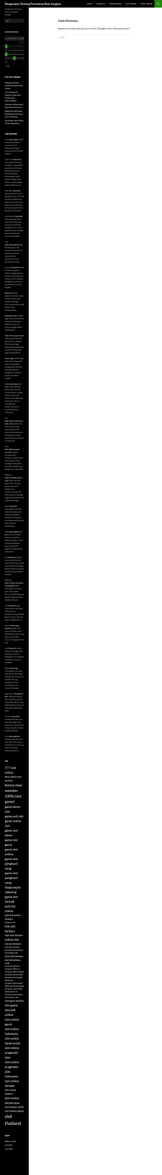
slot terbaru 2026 (14, 1106)
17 (6, 54)
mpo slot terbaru (14, 935)
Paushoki (17, 159)
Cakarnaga (13, 139)
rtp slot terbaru (13, 943)
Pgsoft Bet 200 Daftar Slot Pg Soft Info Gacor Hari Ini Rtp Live (14, 114)
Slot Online (130, 4)
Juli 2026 (8, 1145)
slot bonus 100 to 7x (12, 969)
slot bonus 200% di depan (14, 972)
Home (89, 4)
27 (14, 58)
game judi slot (14, 816)
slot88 (7, 963)
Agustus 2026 (10, 1141)
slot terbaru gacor (14, 1110)
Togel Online (146, 4)
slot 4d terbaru (13, 959)
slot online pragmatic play (12, 1052)
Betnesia (8, 293)
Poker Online (115, 4)
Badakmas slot (11, 316)
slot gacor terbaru (14, 1000)
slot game (11, 1005)
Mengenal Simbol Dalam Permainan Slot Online (14, 85)
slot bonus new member (14, 975)
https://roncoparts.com (14, 335)
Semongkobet (14, 736)
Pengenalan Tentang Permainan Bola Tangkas (33, 4)
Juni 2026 (9, 1149)
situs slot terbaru (14, 956)
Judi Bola (100, 4)
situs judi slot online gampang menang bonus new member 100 (14, 950)
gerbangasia (14, 532)
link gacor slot (10, 922)
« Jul (7, 66)
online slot (12, 939)
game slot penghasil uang (11, 863)
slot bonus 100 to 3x (12, 966)
